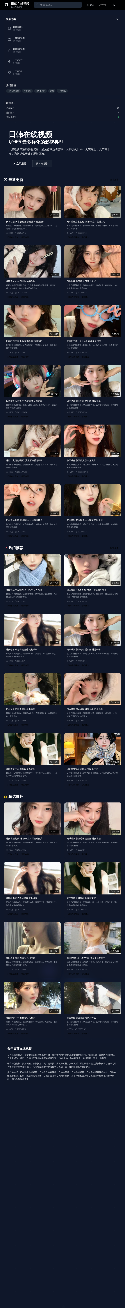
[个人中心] (113, 4)
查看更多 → (115, 179)
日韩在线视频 (13, 90)
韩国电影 (27, 90)
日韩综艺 (62, 90)
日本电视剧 (40, 90)
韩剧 (52, 90)
